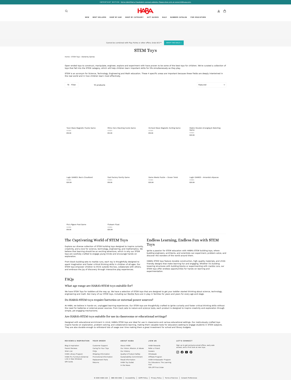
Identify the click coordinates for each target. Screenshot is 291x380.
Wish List (68, 351)
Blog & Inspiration (72, 346)
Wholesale (152, 354)
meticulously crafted (206, 322)
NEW (87, 17)
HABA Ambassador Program (159, 360)
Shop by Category (134, 17)
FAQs (95, 351)
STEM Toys (75, 57)
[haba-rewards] (214, 11)
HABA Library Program (74, 354)
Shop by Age (116, 17)
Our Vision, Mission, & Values (132, 348)
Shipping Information (101, 354)
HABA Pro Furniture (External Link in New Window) (76, 358)
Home (67, 57)
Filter (73, 85)
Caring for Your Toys (101, 348)
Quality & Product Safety (130, 354)
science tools (149, 308)
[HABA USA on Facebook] (182, 352)
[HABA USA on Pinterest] (191, 352)
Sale (164, 17)
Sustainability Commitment (131, 357)
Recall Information (127, 360)
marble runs (97, 262)
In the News (125, 365)
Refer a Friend (154, 348)
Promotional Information (103, 357)
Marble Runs (133, 294)
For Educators (198, 17)
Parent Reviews (71, 348)
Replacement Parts (100, 360)
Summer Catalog (178, 17)
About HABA (125, 346)
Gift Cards (69, 362)
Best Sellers (99, 17)
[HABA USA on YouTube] (186, 352)
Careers (151, 351)
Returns (96, 362)
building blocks (178, 266)
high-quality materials (204, 261)
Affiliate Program (155, 357)
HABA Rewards (154, 346)
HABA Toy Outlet (127, 362)
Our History (125, 351)
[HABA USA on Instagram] (177, 352)
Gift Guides (153, 17)
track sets (123, 308)
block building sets (79, 262)
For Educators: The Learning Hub (159, 363)
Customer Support (100, 346)
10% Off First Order (156, 367)
